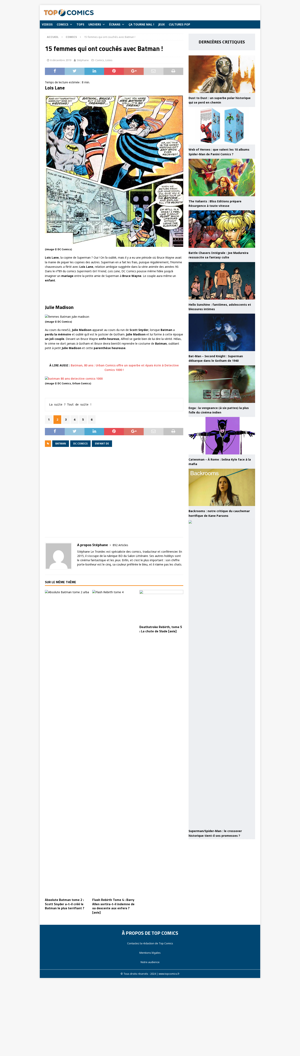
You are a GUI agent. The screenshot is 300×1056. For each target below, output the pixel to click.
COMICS (62, 24)
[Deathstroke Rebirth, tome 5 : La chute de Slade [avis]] (161, 606)
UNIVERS (94, 24)
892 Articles (120, 545)
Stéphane (83, 60)
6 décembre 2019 (60, 60)
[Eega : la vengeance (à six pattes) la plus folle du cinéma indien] (222, 384)
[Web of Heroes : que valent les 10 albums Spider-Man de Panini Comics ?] (222, 125)
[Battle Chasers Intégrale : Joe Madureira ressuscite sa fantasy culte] (222, 229)
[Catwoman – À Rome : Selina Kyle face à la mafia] (222, 435)
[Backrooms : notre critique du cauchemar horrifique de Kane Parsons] (222, 487)
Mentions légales (150, 953)
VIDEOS (47, 24)
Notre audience (150, 962)
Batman (60, 443)
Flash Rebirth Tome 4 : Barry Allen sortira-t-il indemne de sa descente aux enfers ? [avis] (113, 906)
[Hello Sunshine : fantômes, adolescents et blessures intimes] (222, 281)
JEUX (161, 24)
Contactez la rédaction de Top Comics (150, 943)
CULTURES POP (179, 24)
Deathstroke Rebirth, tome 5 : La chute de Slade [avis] (160, 629)
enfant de (102, 443)
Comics (99, 60)
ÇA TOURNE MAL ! (141, 24)
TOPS (80, 24)
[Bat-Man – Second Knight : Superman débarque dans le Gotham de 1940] (222, 332)
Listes (108, 60)
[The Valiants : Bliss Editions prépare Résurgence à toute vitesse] (222, 177)
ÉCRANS (114, 24)
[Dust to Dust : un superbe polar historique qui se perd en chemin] (222, 74)
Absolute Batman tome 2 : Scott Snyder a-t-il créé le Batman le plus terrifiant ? (64, 904)
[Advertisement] (114, 495)
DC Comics (80, 443)
